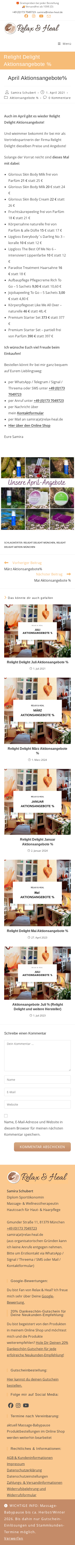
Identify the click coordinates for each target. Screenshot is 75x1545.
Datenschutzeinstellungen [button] (27, 1476)
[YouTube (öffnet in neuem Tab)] (41, 16)
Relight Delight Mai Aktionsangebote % (37, 931)
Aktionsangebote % (24, 98)
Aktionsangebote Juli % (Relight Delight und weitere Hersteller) (37, 1007)
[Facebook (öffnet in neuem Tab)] (26, 16)
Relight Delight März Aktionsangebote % (37, 751)
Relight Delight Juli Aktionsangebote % (37, 662)
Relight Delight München (39, 542)
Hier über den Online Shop (29, 425)
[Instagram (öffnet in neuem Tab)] (34, 16)
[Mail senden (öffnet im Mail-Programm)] (48, 16)
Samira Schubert (23, 93)
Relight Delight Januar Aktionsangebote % (37, 842)
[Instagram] (18, 1405)
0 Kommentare (60, 98)
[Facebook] (10, 1405)
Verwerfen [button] (13, 1538)
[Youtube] (26, 1405)
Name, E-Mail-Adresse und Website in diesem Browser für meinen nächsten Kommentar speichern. (33, 1128)
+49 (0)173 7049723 (24, 12)
